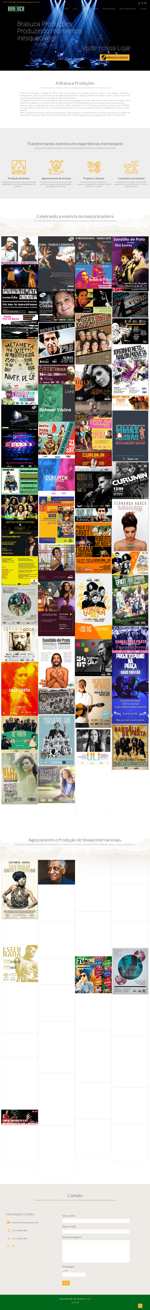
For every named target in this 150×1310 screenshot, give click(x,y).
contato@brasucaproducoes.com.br (29, 2)
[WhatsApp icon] (139, 3)
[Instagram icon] (145, 3)
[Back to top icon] (140, 1306)
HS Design (87, 1299)
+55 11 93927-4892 (10, 2)
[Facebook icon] (142, 3)
